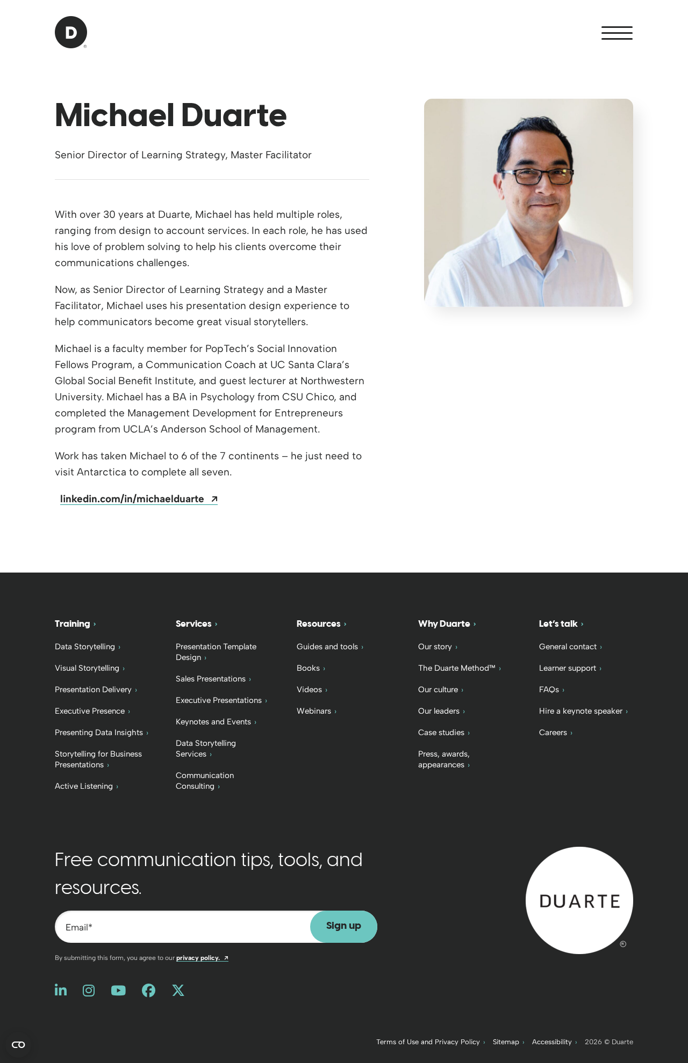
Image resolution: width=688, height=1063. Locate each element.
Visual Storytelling (87, 668)
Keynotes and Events (213, 722)
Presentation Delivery (93, 689)
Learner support (567, 668)
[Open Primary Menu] (617, 33)
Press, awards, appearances (444, 759)
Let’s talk (558, 624)
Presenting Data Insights (99, 732)
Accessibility (552, 1042)
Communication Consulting (205, 781)
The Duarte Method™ (457, 668)
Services (194, 624)
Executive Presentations (219, 700)
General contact (568, 646)
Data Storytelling (85, 646)
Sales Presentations (211, 679)
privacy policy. (202, 958)
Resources (319, 624)
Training (72, 624)
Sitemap (506, 1042)
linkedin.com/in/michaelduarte (139, 499)
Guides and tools (327, 646)
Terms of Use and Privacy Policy (428, 1042)
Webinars (314, 711)
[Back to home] (579, 899)
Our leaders (439, 711)
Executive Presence (90, 711)
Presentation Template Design (216, 652)
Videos (309, 689)
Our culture (438, 689)
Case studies (441, 732)
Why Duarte (444, 624)
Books (308, 668)
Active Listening (84, 786)
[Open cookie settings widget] (18, 1045)
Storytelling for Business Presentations (98, 759)
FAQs (549, 689)
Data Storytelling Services (206, 748)
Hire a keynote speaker (580, 711)
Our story (435, 646)
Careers (553, 732)
